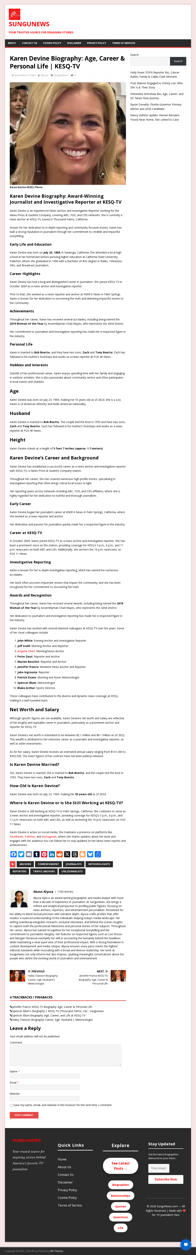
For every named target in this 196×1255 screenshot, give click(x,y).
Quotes (120, 1206)
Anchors (25, 864)
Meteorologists (99, 864)
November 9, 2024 (25, 75)
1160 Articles (65, 891)
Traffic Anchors (44, 871)
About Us (64, 1167)
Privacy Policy (96, 43)
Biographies (61, 75)
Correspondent (48, 864)
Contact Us (29, 43)
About (12, 43)
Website (15, 1093)
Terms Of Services (123, 43)
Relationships (120, 1195)
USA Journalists (72, 871)
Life (120, 1228)
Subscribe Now (166, 1179)
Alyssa (44, 75)
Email (13, 1082)
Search (134, 55)
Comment (16, 1042)
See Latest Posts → (121, 1166)
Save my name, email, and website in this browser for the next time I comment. (63, 1105)
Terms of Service (70, 1205)
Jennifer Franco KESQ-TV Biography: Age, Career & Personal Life (52, 1007)
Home (62, 1159)
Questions (120, 1217)
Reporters (19, 871)
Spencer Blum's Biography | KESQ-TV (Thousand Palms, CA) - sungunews (58, 1011)
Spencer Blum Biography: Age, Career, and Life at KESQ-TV (48, 1015)
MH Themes (56, 1251)
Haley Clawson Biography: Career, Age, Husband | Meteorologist (52, 1019)
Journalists (74, 864)
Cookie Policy (52, 43)
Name (14, 1071)
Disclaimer (74, 43)
